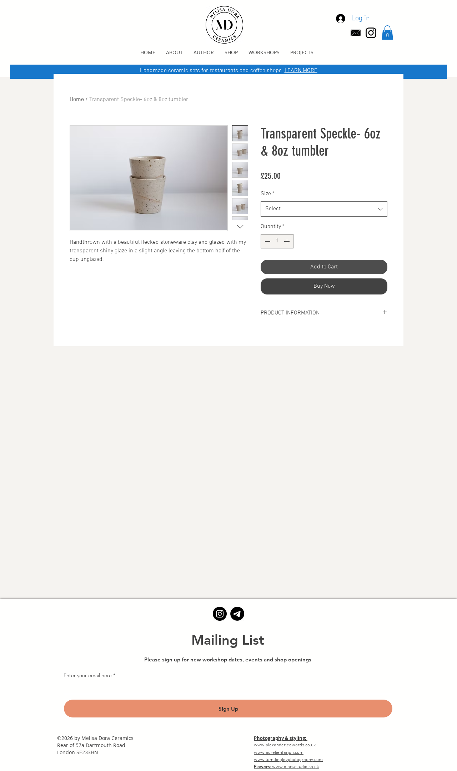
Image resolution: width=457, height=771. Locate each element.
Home (77, 99)
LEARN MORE (301, 70)
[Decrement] (267, 241)
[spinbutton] (277, 241)
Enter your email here (88, 675)
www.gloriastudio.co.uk (295, 767)
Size (268, 193)
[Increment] (287, 241)
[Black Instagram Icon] (371, 33)
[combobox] (324, 209)
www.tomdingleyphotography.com (288, 760)
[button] (387, 32)
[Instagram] (220, 614)
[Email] (237, 614)
